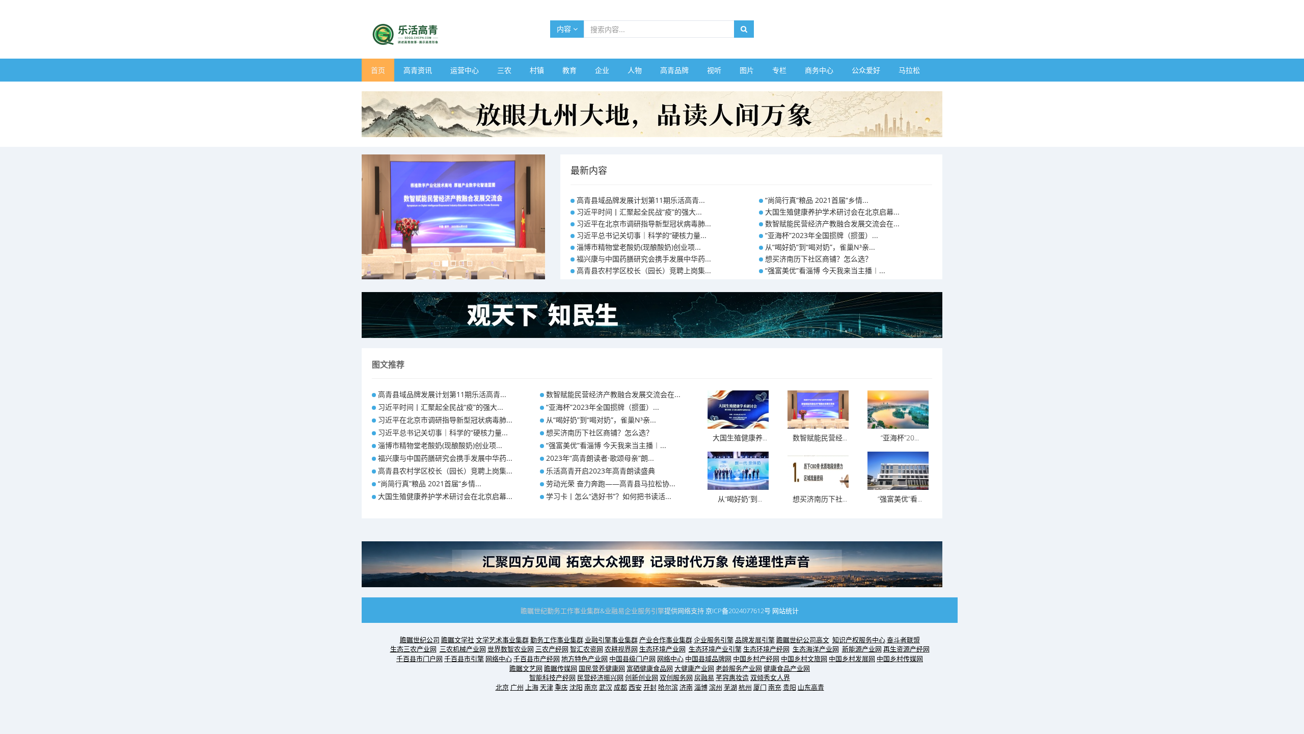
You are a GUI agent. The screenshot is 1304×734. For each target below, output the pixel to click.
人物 (635, 70)
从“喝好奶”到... (740, 499)
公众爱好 (866, 70)
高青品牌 (674, 70)
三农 (504, 70)
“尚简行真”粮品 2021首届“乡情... (816, 200)
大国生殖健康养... (740, 437)
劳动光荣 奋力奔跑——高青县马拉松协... (610, 483)
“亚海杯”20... (900, 437)
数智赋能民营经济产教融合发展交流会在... (832, 223)
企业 (602, 70)
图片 (747, 70)
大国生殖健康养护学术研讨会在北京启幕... (832, 212)
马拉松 (909, 70)
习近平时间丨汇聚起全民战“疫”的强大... (639, 212)
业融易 (614, 610)
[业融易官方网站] (652, 314)
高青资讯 (417, 70)
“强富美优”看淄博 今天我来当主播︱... (825, 270)
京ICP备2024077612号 (738, 610)
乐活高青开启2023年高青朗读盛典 (600, 471)
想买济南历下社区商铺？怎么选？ (818, 259)
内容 (565, 29)
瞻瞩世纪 (534, 610)
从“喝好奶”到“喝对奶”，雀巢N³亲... (820, 247)
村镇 (537, 70)
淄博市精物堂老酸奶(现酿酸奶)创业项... (639, 247)
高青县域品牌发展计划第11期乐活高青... (641, 200)
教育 (569, 70)
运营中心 (464, 70)
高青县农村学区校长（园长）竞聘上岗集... (644, 270)
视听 (714, 70)
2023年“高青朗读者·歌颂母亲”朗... (600, 458)
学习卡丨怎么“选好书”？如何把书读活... (608, 496)
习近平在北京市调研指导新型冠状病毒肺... (644, 223)
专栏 (779, 70)
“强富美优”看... (900, 499)
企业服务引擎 (644, 610)
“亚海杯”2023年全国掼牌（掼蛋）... (821, 235)
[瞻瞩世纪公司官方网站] (652, 113)
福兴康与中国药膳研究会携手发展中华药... (644, 259)
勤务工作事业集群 (573, 610)
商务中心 (819, 70)
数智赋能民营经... (820, 437)
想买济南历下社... (820, 499)
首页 (378, 70)
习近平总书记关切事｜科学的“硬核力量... (642, 235)
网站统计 (785, 610)
